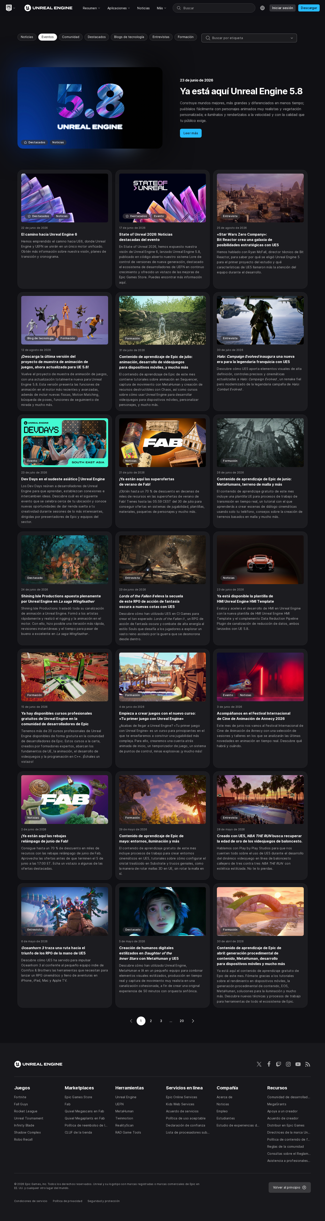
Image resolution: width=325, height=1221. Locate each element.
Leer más (191, 133)
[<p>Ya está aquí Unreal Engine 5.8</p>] (162, 108)
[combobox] (250, 38)
